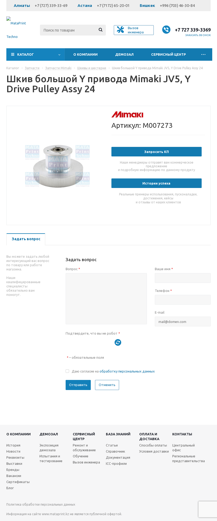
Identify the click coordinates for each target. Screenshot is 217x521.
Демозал (124, 54)
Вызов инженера (86, 462)
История (13, 445)
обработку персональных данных (127, 371)
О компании (85, 54)
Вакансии (13, 476)
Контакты (182, 434)
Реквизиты (15, 457)
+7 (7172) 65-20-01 (113, 5)
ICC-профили (116, 463)
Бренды (12, 469)
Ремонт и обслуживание (84, 447)
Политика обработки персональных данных (40, 504)
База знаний (118, 434)
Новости (13, 451)
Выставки (14, 463)
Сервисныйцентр (84, 436)
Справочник (115, 451)
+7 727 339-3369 (193, 29)
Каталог (25, 54)
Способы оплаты (153, 445)
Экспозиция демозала (48, 447)
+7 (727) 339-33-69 (51, 5)
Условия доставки (154, 451)
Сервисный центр (168, 54)
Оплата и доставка (149, 436)
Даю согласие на (113, 371)
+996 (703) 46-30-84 (177, 5)
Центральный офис (183, 447)
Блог (10, 488)
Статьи (112, 445)
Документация (118, 457)
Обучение (80, 456)
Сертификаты (18, 482)
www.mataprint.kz (55, 514)
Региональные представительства (188, 458)
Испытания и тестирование (50, 458)
